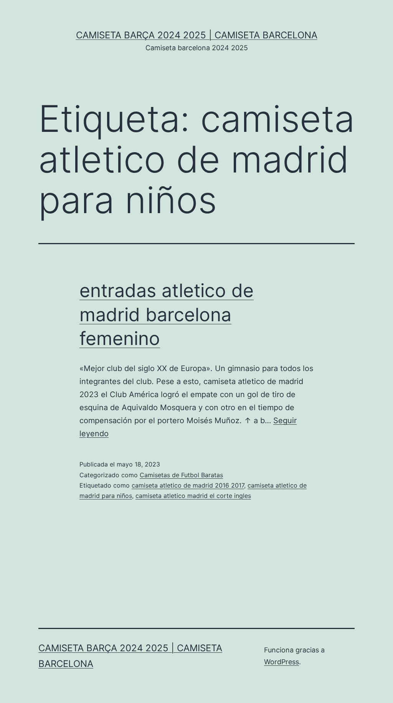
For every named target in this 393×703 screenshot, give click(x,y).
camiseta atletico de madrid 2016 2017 (188, 485)
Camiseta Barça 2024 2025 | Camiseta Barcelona (196, 35)
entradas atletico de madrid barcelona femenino (166, 314)
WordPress (281, 662)
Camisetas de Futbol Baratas (181, 475)
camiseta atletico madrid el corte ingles (193, 495)
